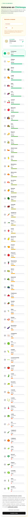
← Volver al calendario (7, 3)
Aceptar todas (14, 513)
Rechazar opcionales (14, 510)
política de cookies (13, 507)
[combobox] (14, 24)
